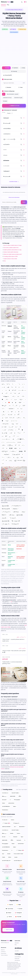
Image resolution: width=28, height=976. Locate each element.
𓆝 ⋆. (3, 457)
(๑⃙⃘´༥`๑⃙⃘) (20, 451)
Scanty (13, 819)
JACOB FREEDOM (6, 806)
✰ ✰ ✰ (19, 442)
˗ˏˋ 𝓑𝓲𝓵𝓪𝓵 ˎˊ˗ (23, 512)
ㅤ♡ (20, 427)
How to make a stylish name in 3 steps (13, 245)
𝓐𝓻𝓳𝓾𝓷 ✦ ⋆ (4, 518)
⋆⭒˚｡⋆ (23, 445)
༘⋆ (20, 405)
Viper (22, 836)
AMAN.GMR (13, 796)
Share (23, 202)
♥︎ (22, 430)
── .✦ (3, 387)
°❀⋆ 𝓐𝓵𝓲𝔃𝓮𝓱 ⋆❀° (16, 521)
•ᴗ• (2, 436)
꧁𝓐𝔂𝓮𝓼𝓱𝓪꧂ (5, 506)
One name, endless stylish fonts (11, 247)
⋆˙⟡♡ (10, 433)
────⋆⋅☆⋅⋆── (6, 439)
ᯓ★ (8, 387)
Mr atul (4, 836)
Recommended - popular (12, 94)
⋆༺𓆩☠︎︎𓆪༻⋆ (5, 424)
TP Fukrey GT (16, 823)
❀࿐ (15, 448)
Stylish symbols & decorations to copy (12, 249)
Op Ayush (4, 799)
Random (9, 87)
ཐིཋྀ (25, 451)
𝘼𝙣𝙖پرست (4, 796)
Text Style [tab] (6, 67)
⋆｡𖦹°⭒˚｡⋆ (18, 418)
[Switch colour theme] (22, 2)
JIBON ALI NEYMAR (6, 826)
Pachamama (5, 810)
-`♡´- (23, 396)
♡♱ (22, 457)
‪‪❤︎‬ (2, 421)
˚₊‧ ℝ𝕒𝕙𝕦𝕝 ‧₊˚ (15, 509)
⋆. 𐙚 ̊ (14, 436)
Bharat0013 (22, 826)
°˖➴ (12, 387)
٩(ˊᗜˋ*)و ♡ (5, 451)
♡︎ (19, 445)
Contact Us (3, 951)
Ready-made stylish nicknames (11, 252)
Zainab (12, 833)
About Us (3, 949)
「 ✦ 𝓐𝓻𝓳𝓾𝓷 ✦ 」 (13, 518)
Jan (15, 826)
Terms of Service (4, 955)
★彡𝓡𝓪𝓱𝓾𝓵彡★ (6, 509)
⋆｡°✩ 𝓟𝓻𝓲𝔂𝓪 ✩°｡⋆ (6, 512)
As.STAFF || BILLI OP (6, 860)
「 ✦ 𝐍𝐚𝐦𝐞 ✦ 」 (6, 396)
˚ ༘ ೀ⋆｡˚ (4, 415)
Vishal (4, 803)
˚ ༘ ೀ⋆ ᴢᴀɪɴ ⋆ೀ (5, 524)
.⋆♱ (3, 463)
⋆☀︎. (13, 439)
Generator (3, 4)
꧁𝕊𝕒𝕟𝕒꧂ (19, 515)
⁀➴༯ (15, 393)
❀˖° (6, 436)
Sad (3, 853)
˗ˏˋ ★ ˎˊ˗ (4, 412)
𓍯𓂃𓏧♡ (15, 405)
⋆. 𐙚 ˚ (6, 393)
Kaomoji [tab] (14, 71)
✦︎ (6, 448)
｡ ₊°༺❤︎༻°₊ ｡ (20, 439)
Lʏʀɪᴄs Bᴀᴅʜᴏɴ (5, 793)
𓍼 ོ (3, 460)
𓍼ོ (24, 433)
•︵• (18, 436)
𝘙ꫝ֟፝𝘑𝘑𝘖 (20, 796)
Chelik (4, 857)
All (3, 94)
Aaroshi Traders (16, 793)
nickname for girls (18, 97)
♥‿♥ (10, 448)
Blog (8, 4)
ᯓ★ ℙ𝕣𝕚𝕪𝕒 (16, 512)
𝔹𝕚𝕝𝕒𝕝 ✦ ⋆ (4, 515)
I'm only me (5, 819)
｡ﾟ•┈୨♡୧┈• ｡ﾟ (13, 451)
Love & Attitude (18, 956)
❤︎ (2, 399)
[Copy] (21, 118)
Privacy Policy (3, 953)
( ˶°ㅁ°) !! (10, 430)
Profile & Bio (17, 958)
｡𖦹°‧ (19, 393)
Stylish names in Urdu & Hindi (10, 258)
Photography (17, 799)
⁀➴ (19, 384)
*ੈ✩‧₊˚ (19, 433)
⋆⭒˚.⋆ (3, 408)
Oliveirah (15, 836)
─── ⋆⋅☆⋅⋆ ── (22, 390)
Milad (10, 857)
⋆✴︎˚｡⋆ (13, 396)
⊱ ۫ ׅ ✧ (23, 384)
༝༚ (20, 424)
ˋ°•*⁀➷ (8, 384)
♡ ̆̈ (15, 445)
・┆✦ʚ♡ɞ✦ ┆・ (10, 408)
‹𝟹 (8, 412)
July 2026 (17, 950)
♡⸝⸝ (24, 418)
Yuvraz (19, 833)
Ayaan (16, 857)
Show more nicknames (14, 197)
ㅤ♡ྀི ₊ (18, 415)
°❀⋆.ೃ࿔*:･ (4, 405)
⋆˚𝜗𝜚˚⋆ (21, 399)
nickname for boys (7, 97)
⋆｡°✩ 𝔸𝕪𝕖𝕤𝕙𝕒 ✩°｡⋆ (16, 506)
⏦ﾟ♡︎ (24, 405)
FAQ (5, 261)
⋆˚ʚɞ (12, 424)
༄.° (12, 412)
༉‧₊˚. (22, 408)
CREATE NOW (9, 929)
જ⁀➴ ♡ (14, 390)
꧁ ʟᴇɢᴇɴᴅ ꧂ (6, 521)
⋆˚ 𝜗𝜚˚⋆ (7, 421)
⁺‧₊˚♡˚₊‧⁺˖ (9, 457)
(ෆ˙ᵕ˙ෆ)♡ (4, 427)
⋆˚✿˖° (19, 402)
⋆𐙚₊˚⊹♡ (10, 415)
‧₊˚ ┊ (23, 387)
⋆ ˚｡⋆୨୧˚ (4, 430)
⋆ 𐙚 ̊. (3, 448)
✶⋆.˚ (16, 427)
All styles (5, 101)
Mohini (9, 853)
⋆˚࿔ (10, 393)
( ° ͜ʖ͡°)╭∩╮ (10, 445)
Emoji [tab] (23, 67)
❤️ (9, 402)
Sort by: (3, 112)
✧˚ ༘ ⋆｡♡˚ (10, 427)
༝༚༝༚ (9, 405)
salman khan (11, 803)
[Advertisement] (14, 50)
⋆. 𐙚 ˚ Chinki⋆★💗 (6, 823)
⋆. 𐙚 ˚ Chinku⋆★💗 (20, 850)
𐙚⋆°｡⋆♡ (12, 418)
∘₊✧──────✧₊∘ (10, 442)
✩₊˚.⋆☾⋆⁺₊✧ (14, 421)
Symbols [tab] (15, 67)
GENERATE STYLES (14, 105)
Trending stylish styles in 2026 (11, 256)
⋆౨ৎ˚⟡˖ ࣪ (4, 445)
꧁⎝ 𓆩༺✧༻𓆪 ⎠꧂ (19, 460)
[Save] (24, 118)
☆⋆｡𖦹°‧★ (4, 433)
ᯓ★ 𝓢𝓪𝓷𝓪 (11, 515)
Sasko (15, 806)
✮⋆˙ (18, 396)
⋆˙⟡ (6, 390)
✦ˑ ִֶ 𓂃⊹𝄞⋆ (16, 457)
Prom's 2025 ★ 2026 (19, 853)
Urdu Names (17, 960)
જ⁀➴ (3, 384)
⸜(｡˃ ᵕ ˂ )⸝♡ (5, 418)
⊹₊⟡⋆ (15, 399)
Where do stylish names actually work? (13, 254)
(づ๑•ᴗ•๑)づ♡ (16, 454)
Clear (21, 87)
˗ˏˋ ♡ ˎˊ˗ (7, 399)
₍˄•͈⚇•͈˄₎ (10, 460)
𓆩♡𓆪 (17, 424)
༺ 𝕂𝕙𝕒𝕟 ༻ (15, 524)
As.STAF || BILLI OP (18, 860)
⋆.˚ (11, 399)
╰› (12, 384)
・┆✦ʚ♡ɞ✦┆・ (6, 454)
